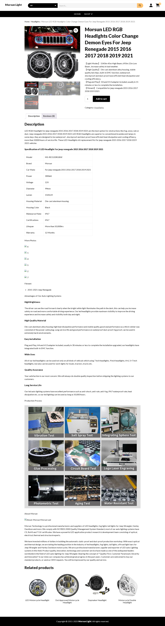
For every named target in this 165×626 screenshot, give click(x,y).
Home (77, 14)
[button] (75, 30)
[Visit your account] (151, 5)
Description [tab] (34, 116)
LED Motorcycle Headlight (37, 600)
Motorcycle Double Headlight (127, 601)
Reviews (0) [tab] (49, 116)
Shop (87, 14)
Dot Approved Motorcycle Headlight (67, 601)
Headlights (35, 21)
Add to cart (101, 99)
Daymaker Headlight (97, 600)
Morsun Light (13, 4)
